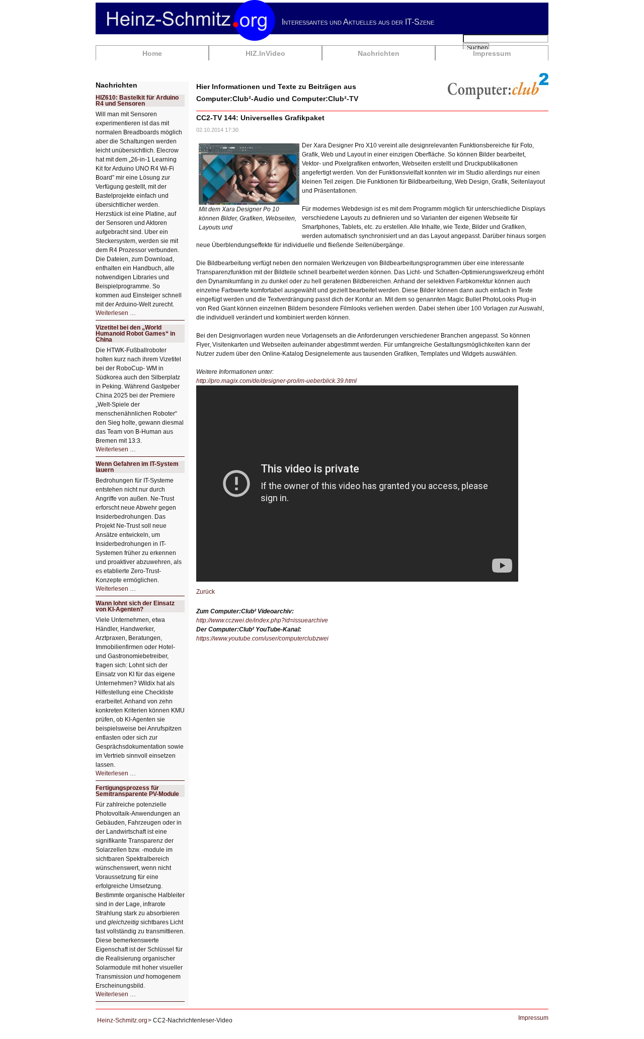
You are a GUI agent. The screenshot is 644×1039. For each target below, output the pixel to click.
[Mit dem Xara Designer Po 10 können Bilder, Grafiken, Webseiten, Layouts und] (249, 173)
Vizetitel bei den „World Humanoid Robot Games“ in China (135, 333)
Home (152, 53)
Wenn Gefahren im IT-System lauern (137, 466)
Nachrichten (378, 53)
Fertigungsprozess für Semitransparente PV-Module (137, 790)
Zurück (205, 591)
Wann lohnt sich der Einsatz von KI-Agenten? (135, 606)
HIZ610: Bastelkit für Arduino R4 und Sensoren (137, 100)
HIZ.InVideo (265, 53)
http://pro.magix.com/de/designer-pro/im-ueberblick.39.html (276, 380)
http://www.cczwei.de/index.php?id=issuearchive (262, 620)
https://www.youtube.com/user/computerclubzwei (262, 638)
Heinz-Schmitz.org (122, 1020)
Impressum (492, 53)
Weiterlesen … (116, 312)
